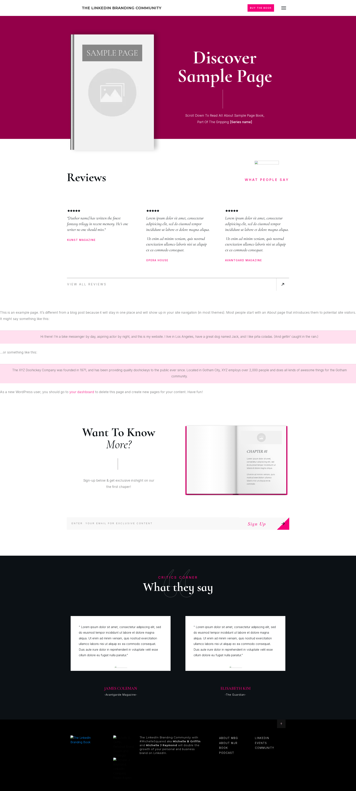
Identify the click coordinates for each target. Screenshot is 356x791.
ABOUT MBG (228, 738)
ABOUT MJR (228, 743)
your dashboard (81, 392)
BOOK (223, 747)
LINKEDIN (262, 738)
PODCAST (226, 752)
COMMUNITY (264, 747)
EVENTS (261, 743)
